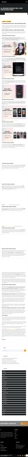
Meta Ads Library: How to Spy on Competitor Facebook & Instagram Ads (11, 363)
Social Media (8, 21)
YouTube (4, 414)
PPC (3, 405)
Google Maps (4, 390)
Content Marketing (5, 377)
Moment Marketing (5, 399)
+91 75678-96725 (20, 448)
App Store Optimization (3, 450)
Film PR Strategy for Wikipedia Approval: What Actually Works (9, 358)
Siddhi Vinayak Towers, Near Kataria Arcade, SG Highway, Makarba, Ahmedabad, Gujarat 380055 (20, 446)
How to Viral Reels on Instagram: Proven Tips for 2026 (12, 120)
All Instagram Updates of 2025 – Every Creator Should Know (14, 23)
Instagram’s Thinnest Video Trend (9, 226)
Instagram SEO (7, 204)
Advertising (4, 371)
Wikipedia (4, 412)
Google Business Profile (5, 388)
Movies (15, 433)
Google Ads (4, 386)
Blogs (15, 436)
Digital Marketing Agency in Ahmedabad (7, 455)
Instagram (4, 21)
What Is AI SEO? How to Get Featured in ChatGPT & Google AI (9, 362)
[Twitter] (2, 341)
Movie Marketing (5, 401)
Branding (4, 375)
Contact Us (16, 438)
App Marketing (4, 373)
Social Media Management (4, 447)
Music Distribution (5, 403)
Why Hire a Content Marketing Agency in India (7, 359)
